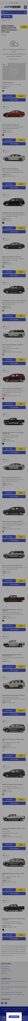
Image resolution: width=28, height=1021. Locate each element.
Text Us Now (14, 1016)
